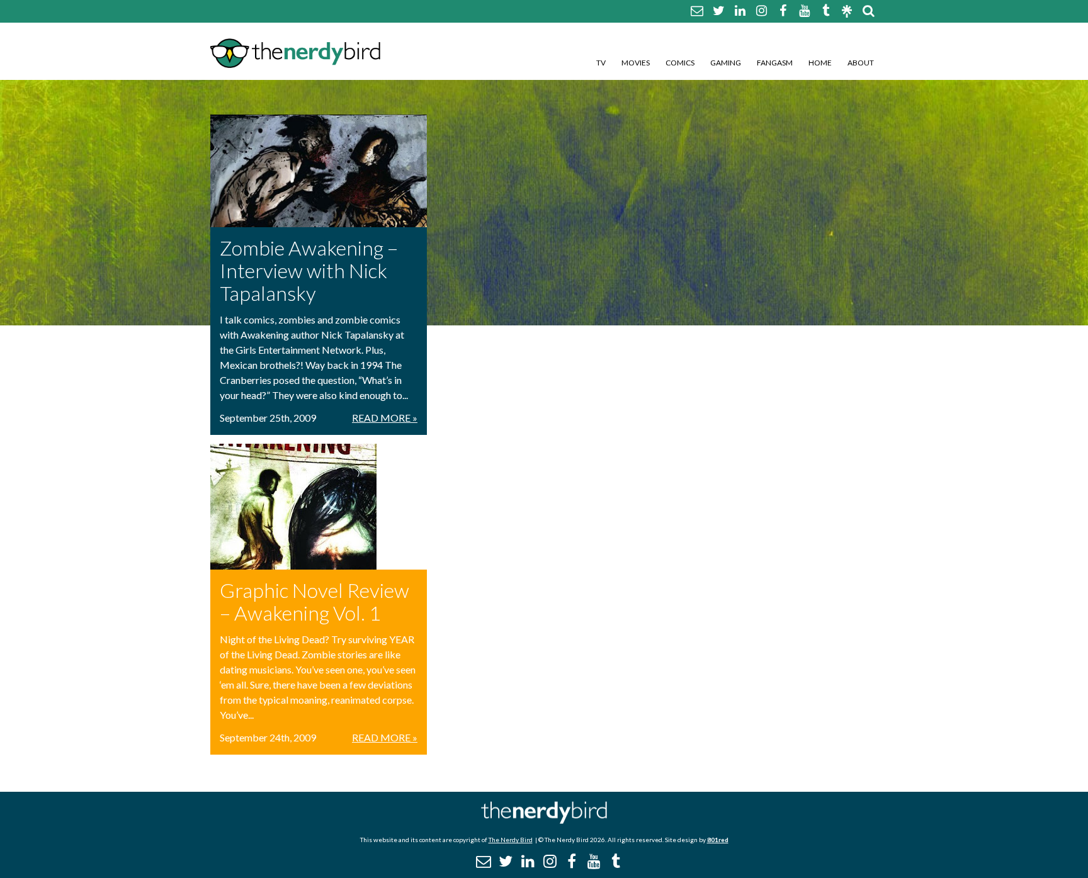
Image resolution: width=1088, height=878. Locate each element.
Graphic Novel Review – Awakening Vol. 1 (314, 601)
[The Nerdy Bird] (544, 820)
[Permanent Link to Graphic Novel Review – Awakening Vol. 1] (318, 507)
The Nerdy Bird (511, 839)
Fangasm (775, 62)
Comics (680, 62)
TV (601, 62)
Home (820, 62)
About (860, 62)
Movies (635, 62)
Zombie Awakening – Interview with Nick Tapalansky (309, 270)
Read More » (384, 418)
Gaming (725, 62)
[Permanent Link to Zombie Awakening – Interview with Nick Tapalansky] (318, 171)
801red (717, 839)
